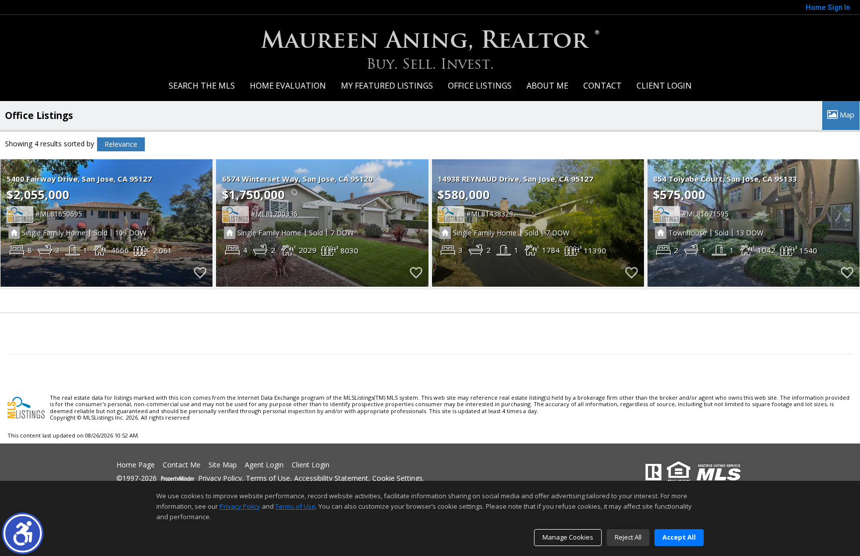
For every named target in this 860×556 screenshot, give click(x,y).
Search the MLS (202, 85)
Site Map (223, 465)
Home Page (135, 465)
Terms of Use (268, 478)
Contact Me (182, 465)
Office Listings (480, 85)
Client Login (664, 85)
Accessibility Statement (331, 478)
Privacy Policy (220, 478)
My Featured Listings (387, 85)
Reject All (628, 537)
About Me (547, 85)
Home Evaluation (288, 85)
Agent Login (264, 465)
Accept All (679, 537)
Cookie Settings (397, 478)
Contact (602, 85)
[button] (22, 533)
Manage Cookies (567, 537)
